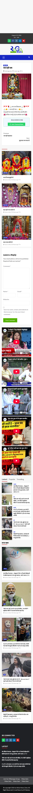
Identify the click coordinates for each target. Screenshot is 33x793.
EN (15, 37)
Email (19, 291)
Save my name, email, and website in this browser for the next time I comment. (16, 312)
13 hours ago (15, 612)
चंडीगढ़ (14, 507)
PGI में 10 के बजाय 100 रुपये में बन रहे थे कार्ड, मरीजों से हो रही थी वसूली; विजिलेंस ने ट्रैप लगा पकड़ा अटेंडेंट (16, 765)
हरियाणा (14, 484)
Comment (7, 266)
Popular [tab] (12, 479)
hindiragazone (8, 71)
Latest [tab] (4, 479)
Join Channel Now (17, 124)
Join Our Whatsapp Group (11, 779)
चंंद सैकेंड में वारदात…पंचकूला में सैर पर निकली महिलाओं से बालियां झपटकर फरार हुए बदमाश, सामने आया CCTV (15, 753)
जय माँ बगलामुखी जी (8, 177)
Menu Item (24, 779)
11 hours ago (15, 577)
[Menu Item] (12, 40)
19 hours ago (15, 179)
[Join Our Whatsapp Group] (9, 40)
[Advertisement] (16, 16)
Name (5, 291)
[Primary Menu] (4, 57)
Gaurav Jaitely (8, 179)
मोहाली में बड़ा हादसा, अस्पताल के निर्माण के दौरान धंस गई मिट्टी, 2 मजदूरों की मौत (21, 536)
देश (14, 496)
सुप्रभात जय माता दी (24, 139)
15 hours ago (15, 683)
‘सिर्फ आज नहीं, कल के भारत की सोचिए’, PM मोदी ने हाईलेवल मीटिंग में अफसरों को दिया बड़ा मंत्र (21, 500)
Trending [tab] (20, 479)
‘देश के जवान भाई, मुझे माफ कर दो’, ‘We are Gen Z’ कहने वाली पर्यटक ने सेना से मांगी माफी (21, 524)
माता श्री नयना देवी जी (9, 210)
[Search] (29, 57)
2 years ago (17, 71)
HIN (18, 37)
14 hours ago (15, 648)
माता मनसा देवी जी (7, 242)
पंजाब (14, 531)
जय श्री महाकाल (7, 134)
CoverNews (17, 790)
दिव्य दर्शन (5, 65)
